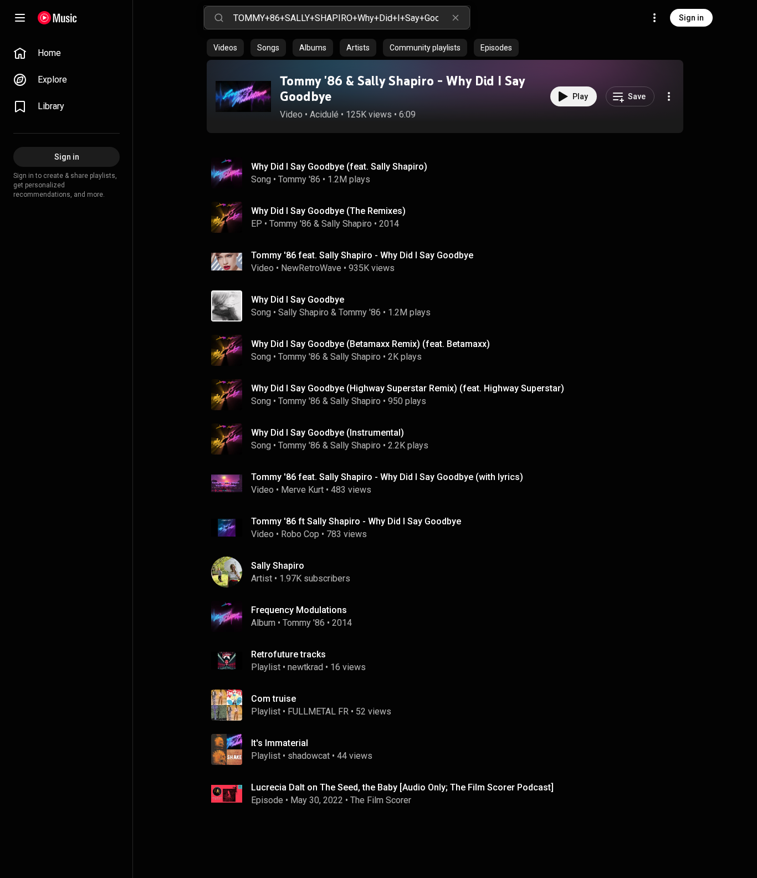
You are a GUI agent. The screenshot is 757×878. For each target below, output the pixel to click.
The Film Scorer (380, 800)
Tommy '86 (299, 179)
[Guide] (20, 17)
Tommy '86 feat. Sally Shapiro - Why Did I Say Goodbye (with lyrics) (387, 477)
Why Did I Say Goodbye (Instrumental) (327, 432)
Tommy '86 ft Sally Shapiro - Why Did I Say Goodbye (356, 521)
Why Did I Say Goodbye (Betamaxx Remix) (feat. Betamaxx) (370, 344)
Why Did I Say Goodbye (297, 299)
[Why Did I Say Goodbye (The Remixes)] (449, 217)
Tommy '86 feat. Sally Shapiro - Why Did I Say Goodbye (362, 255)
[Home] (57, 17)
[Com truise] (449, 705)
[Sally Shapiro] (449, 572)
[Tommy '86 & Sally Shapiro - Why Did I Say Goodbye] (243, 96)
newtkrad (305, 667)
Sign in (691, 17)
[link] (66, 53)
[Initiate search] (219, 18)
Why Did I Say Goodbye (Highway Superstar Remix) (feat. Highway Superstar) (407, 388)
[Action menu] (669, 96)
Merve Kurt (302, 489)
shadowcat (309, 756)
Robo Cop (300, 534)
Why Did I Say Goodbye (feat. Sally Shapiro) (339, 166)
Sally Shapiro (346, 223)
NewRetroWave (311, 268)
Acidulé (324, 114)
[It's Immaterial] (449, 749)
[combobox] (351, 18)
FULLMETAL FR (318, 711)
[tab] (225, 48)
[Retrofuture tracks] (449, 661)
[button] (243, 96)
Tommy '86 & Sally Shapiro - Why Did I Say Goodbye (402, 89)
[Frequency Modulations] (449, 616)
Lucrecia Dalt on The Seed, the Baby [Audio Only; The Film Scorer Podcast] (402, 787)
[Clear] (455, 18)
